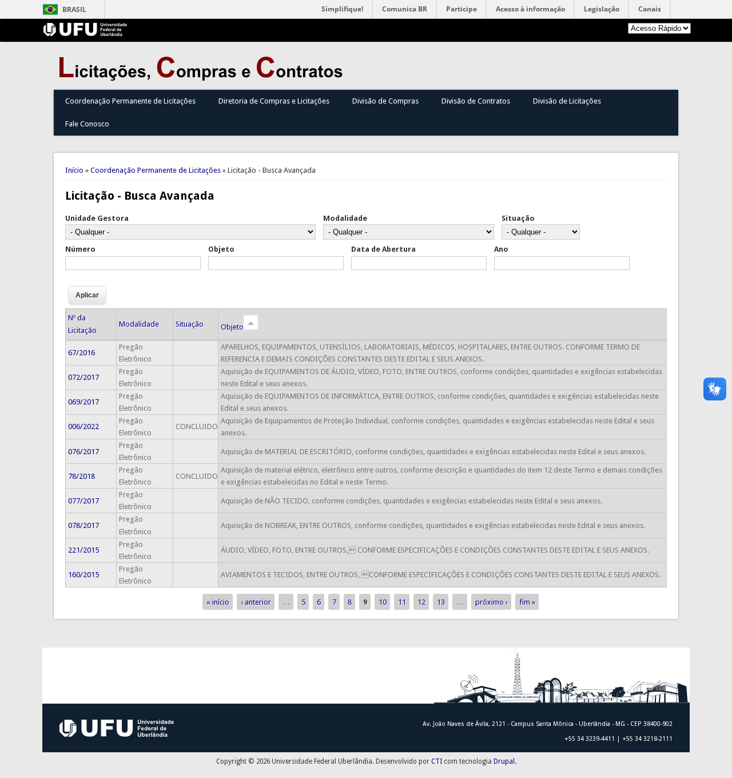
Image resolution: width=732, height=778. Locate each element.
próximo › (491, 602)
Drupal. (505, 761)
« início (217, 602)
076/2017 (83, 451)
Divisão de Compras (385, 101)
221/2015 (83, 550)
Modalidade (345, 218)
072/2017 (83, 377)
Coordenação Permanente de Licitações (130, 101)
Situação (518, 218)
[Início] (203, 78)
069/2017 (83, 402)
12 (421, 602)
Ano (501, 249)
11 (402, 602)
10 (383, 602)
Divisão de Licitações (567, 101)
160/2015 (83, 574)
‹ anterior (256, 602)
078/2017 (83, 525)
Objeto (221, 249)
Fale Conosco (87, 124)
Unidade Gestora (97, 218)
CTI (436, 761)
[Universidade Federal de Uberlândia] (85, 33)
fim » (527, 602)
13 (441, 602)
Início (74, 170)
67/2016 (81, 352)
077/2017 (83, 501)
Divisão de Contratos (475, 101)
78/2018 (81, 476)
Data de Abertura (383, 249)
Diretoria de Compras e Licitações (273, 101)
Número (80, 249)
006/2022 (83, 426)
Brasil (74, 9)
